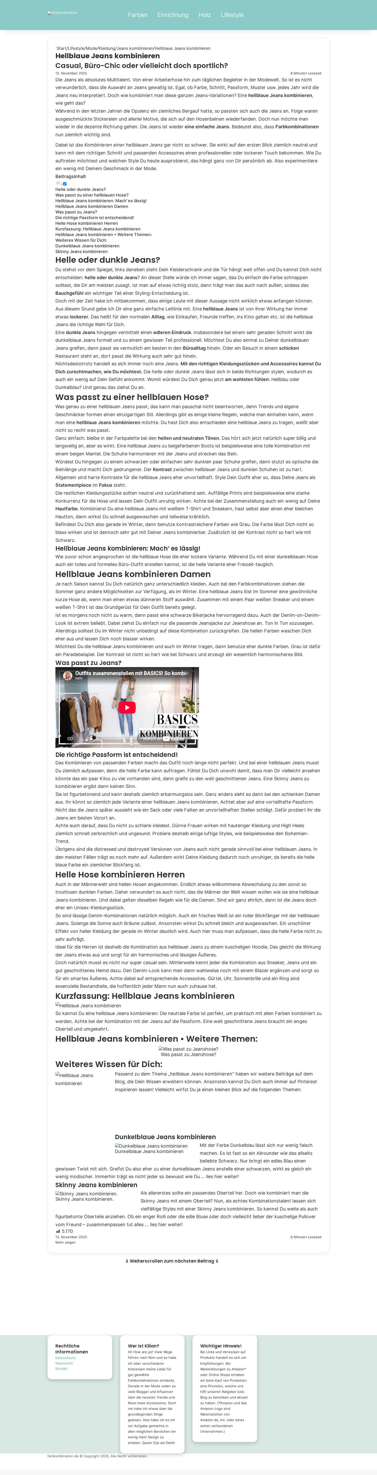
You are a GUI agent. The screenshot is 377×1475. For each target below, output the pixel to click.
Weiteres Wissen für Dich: (81, 240)
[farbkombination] (62, 13)
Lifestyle (232, 14)
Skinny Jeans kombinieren (81, 251)
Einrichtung (172, 14)
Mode (91, 48)
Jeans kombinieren (135, 48)
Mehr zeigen (66, 1242)
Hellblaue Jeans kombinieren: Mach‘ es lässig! (101, 200)
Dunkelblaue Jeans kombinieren (87, 245)
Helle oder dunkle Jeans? (80, 189)
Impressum (64, 1363)
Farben (137, 14)
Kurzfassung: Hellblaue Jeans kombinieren (98, 228)
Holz (205, 14)
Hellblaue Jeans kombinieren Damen (91, 206)
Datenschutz (65, 1358)
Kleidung (106, 48)
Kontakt (61, 1368)
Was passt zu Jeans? (76, 211)
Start (60, 48)
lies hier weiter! (222, 1176)
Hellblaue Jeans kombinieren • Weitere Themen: (103, 234)
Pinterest (307, 1081)
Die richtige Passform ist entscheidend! (94, 217)
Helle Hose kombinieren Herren (86, 223)
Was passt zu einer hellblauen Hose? (92, 195)
